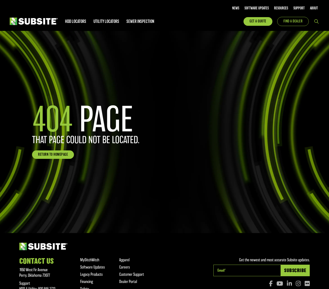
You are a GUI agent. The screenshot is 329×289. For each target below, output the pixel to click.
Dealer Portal (128, 281)
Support (299, 8)
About (314, 8)
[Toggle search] (316, 21)
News (235, 8)
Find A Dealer (293, 21)
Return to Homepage (53, 154)
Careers (124, 267)
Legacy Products (91, 274)
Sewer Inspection (140, 21)
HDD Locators (75, 21)
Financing (86, 281)
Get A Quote (258, 21)
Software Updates (256, 8)
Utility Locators (106, 21)
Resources (281, 8)
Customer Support (131, 274)
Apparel (124, 260)
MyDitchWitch (89, 260)
